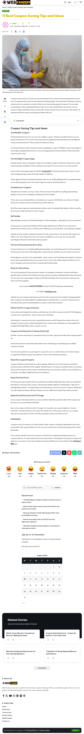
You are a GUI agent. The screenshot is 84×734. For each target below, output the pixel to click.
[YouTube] (10, 696)
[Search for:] (39, 487)
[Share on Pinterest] (69, 453)
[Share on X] (16, 31)
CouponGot (47, 171)
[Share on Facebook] (11, 31)
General (6, 11)
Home (4, 7)
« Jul (23, 603)
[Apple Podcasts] (24, 696)
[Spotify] (21, 696)
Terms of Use (44, 730)
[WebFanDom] (16, 2)
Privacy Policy (32, 730)
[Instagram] (14, 696)
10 (25, 579)
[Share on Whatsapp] (74, 453)
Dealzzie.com (50, 292)
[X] (6, 696)
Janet (14, 23)
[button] (75, 730)
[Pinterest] (17, 696)
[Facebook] (3, 696)
